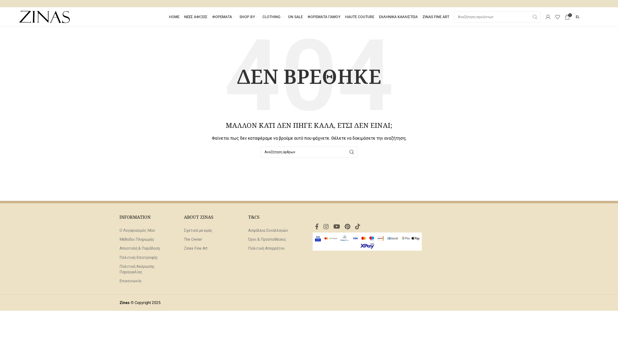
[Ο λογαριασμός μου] (548, 17)
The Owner (193, 239)
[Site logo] (44, 16)
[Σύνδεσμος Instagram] (326, 226)
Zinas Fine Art (195, 248)
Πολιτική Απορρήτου (266, 248)
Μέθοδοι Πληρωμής (136, 239)
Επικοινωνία (130, 281)
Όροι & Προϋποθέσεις (267, 239)
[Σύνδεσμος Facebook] (317, 226)
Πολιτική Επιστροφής (138, 257)
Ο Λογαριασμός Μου (137, 230)
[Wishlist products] (557, 17)
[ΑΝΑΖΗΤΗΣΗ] (351, 152)
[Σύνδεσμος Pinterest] (347, 226)
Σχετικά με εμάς (198, 230)
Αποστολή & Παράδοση (139, 248)
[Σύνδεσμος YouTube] (336, 226)
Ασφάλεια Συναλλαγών (268, 230)
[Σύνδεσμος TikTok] (358, 226)
